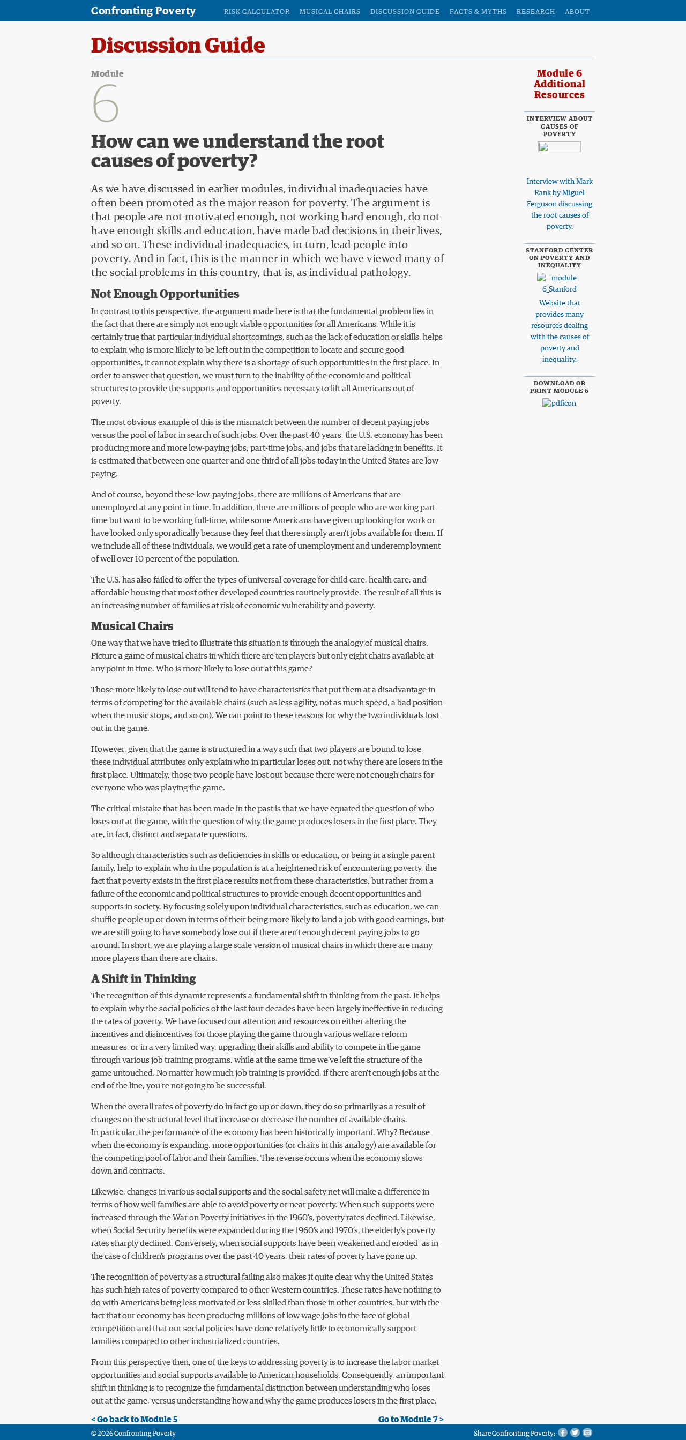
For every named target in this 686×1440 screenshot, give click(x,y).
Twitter (575, 1432)
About (577, 12)
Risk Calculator (257, 12)
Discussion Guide (405, 12)
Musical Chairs (330, 12)
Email (587, 1432)
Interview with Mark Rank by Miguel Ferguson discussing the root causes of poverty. (560, 204)
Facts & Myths (478, 12)
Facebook (563, 1432)
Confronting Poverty (144, 11)
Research (536, 12)
